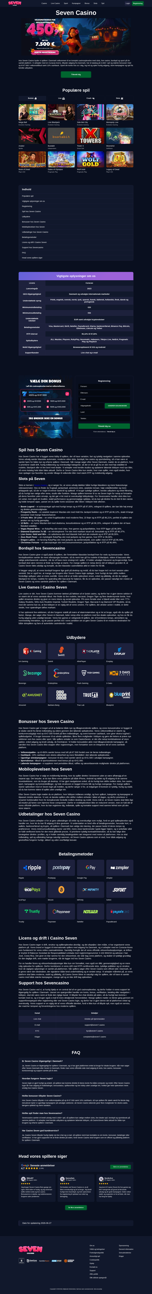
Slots (118, 98)
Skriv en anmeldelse (120, 1167)
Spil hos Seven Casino (31, 211)
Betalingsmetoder (29, 237)
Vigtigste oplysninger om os (33, 201)
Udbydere (26, 217)
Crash (89, 98)
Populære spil (27, 196)
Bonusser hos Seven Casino (33, 222)
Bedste (31, 98)
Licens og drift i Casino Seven (34, 242)
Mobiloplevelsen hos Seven (33, 227)
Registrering (27, 206)
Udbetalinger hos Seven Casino (35, 232)
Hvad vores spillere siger (32, 258)
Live (60, 98)
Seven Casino (40, 485)
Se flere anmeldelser (76, 1207)
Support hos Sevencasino (32, 247)
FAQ (24, 253)
